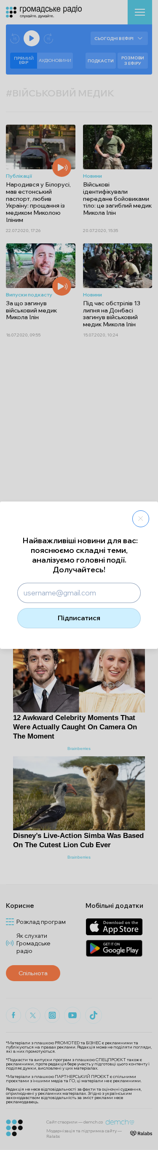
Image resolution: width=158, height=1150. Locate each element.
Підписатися (79, 618)
